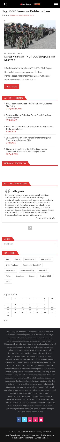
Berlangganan (47, 435)
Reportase (20, 276)
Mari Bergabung (13, 435)
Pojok (8, 276)
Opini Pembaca (12, 265)
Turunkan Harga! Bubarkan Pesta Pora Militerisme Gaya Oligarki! (28, 116)
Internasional (30, 259)
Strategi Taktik (45, 276)
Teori (8, 281)
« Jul (6, 320)
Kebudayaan (46, 259)
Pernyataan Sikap (27, 270)
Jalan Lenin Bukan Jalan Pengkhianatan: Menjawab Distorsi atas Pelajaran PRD (29, 138)
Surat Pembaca (41, 437)
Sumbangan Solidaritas (22, 437)
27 (30, 312)
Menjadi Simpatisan (30, 435)
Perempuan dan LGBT (32, 265)
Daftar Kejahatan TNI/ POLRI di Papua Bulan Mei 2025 (29, 58)
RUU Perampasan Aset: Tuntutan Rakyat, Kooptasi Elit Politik (29, 104)
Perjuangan (10, 270)
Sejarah (32, 276)
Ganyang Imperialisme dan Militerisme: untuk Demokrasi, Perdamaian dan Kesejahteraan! (26, 150)
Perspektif (43, 270)
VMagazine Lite (44, 431)
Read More (12, 86)
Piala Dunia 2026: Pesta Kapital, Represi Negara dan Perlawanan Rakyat (29, 127)
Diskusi (17, 259)
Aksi (7, 259)
